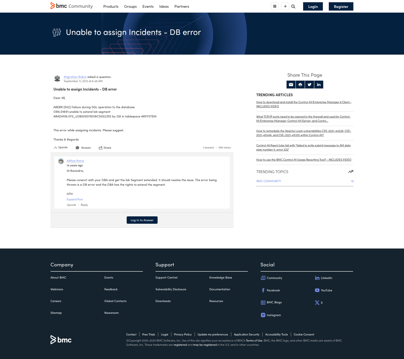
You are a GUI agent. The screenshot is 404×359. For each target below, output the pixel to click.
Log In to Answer (142, 220)
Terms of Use (254, 340)
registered (180, 345)
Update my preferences (213, 334)
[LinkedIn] (318, 85)
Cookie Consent (304, 334)
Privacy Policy (183, 334)
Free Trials (148, 334)
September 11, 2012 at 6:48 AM (83, 81)
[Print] (300, 85)
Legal (164, 334)
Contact (131, 334)
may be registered (205, 345)
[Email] (291, 85)
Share (107, 148)
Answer (86, 148)
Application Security (246, 334)
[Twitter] (309, 85)
